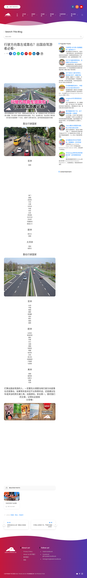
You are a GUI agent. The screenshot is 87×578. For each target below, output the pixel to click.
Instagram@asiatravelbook (52, 559)
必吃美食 (24, 15)
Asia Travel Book (21, 574)
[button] (10, 53)
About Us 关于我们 (29, 554)
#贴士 (16, 515)
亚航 (24, 560)
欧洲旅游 (52, 15)
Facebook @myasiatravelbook (49, 555)
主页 (17, 15)
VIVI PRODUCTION (40, 574)
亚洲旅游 (42, 15)
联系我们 (26, 557)
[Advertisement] (29, 69)
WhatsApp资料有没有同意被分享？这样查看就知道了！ (74, 155)
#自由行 (21, 515)
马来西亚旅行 (63, 15)
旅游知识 (33, 15)
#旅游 (12, 515)
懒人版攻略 (73, 15)
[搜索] (82, 14)
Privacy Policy (28, 552)
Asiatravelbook (48, 552)
